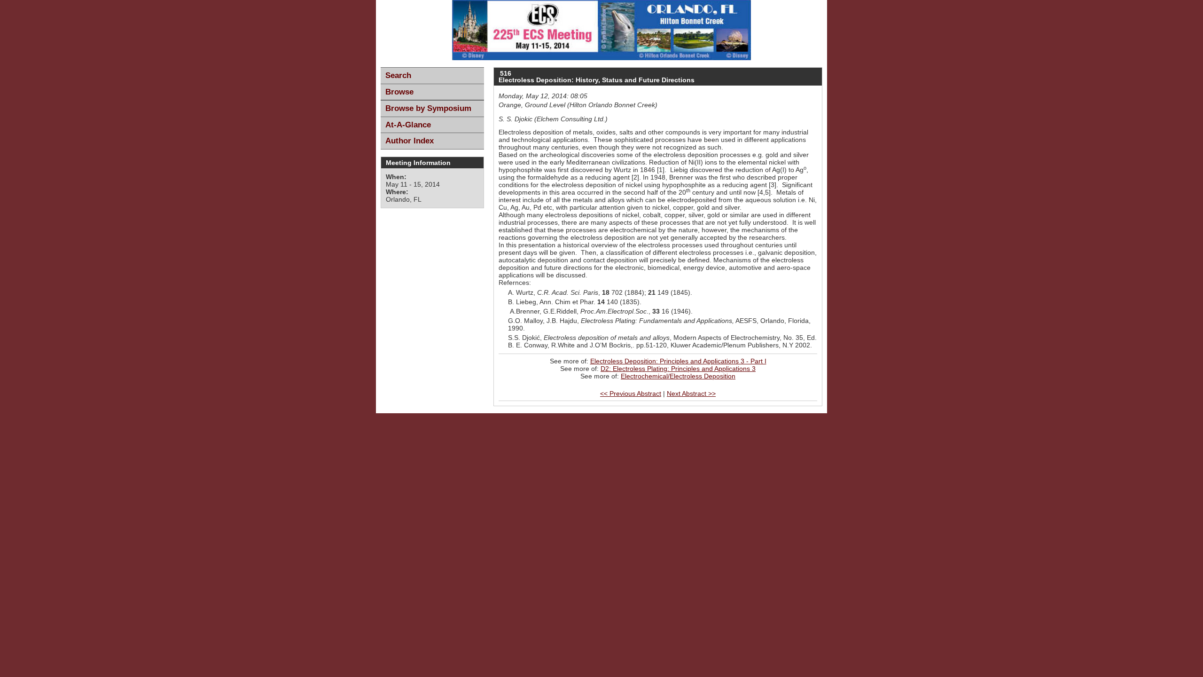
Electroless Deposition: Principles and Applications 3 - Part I (678, 361)
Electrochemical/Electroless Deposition (678, 376)
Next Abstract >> (691, 393)
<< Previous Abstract (630, 393)
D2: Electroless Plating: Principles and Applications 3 (678, 368)
